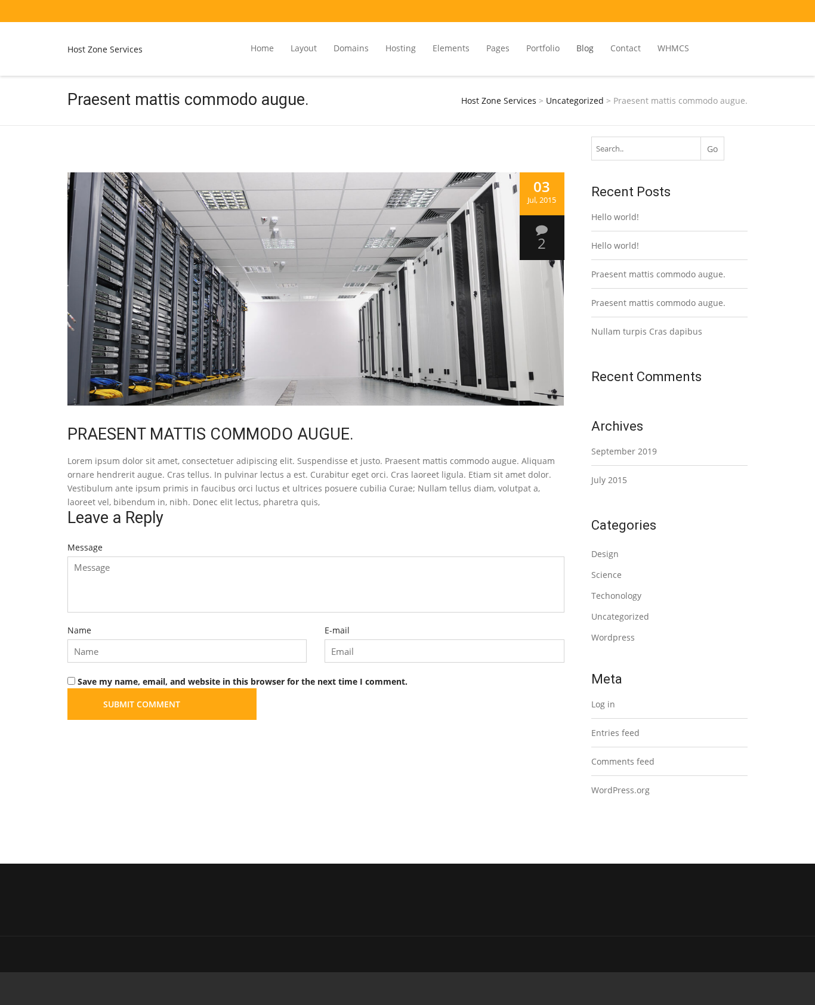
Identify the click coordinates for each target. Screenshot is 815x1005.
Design (605, 553)
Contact (625, 48)
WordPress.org (620, 790)
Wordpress (613, 637)
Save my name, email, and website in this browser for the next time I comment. (242, 681)
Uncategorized (620, 616)
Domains (351, 48)
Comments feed (623, 761)
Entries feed (615, 732)
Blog (585, 48)
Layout (304, 48)
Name (79, 630)
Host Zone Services (105, 49)
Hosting (400, 48)
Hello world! (615, 216)
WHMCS (673, 48)
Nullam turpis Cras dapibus (646, 331)
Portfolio (543, 48)
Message (85, 547)
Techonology (616, 595)
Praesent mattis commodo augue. (658, 274)
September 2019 (624, 451)
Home (262, 48)
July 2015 (609, 480)
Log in (603, 704)
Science (606, 574)
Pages (498, 48)
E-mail (337, 630)
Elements (451, 48)
